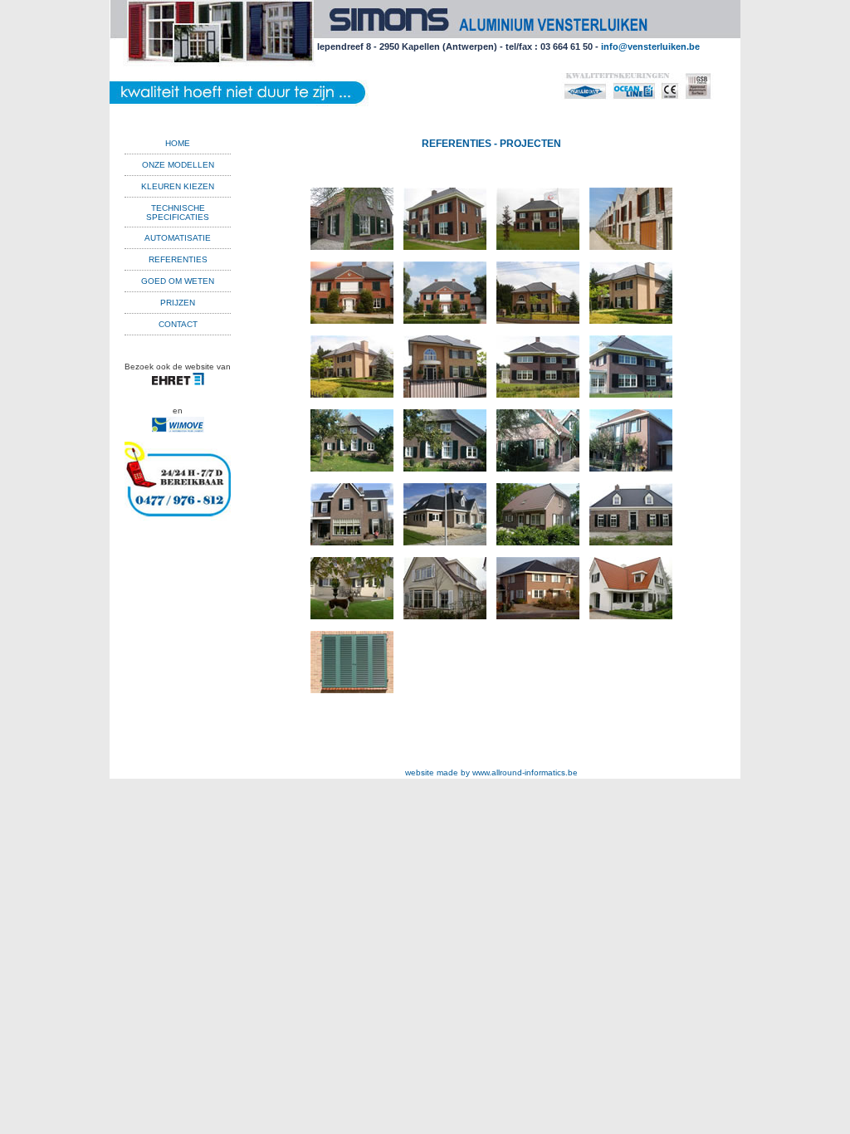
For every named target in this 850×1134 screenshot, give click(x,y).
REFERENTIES (178, 259)
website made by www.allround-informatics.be (491, 772)
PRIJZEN (177, 302)
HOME (177, 143)
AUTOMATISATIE (177, 237)
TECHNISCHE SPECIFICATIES (177, 212)
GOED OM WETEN (177, 281)
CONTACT (178, 324)
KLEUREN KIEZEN (177, 186)
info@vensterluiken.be (650, 46)
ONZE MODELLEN (178, 164)
